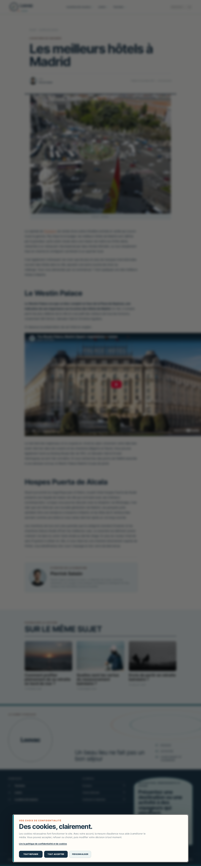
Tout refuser (30, 854)
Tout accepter (56, 854)
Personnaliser (80, 854)
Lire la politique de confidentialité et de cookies (43, 843)
